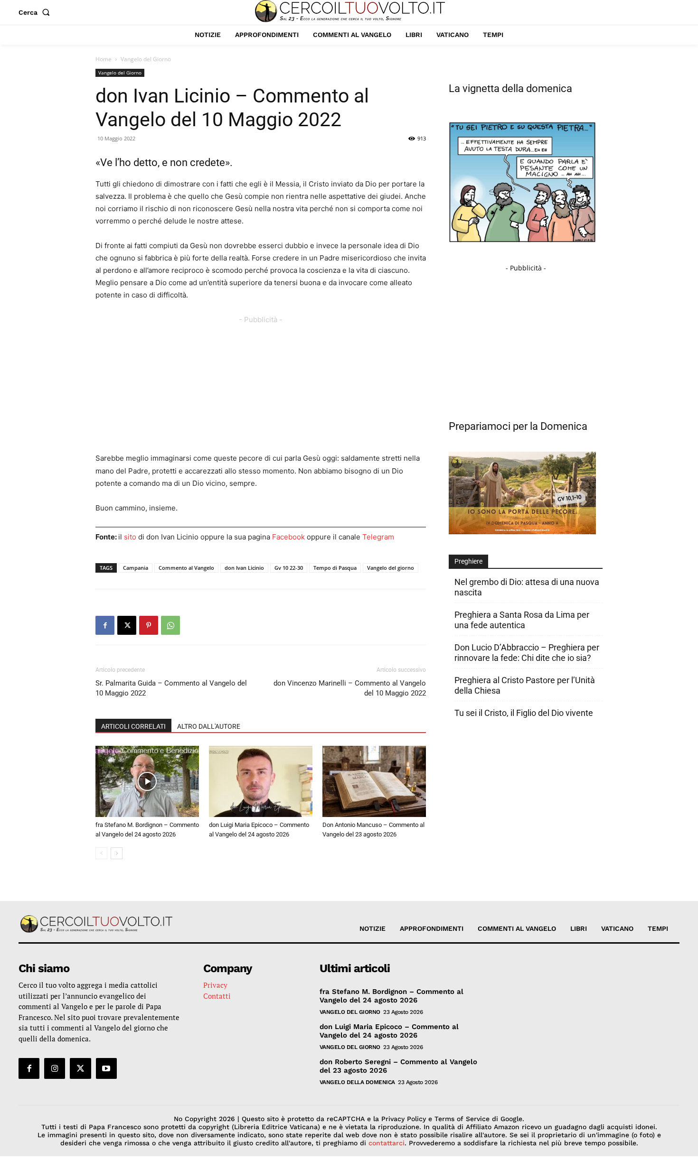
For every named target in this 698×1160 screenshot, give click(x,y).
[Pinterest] (148, 625)
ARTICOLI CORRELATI (133, 726)
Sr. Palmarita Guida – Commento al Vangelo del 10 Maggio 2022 (171, 688)
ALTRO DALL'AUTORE (208, 726)
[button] (36, 12)
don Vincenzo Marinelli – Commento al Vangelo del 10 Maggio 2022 (350, 688)
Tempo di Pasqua (335, 567)
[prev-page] (101, 853)
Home (103, 59)
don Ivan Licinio (244, 567)
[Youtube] (106, 1068)
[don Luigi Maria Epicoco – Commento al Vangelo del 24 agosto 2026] (260, 781)
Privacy (215, 985)
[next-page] (117, 853)
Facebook (288, 536)
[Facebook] (104, 625)
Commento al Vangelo (186, 567)
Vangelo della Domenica (357, 1082)
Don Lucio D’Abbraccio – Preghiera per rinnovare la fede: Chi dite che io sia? (526, 652)
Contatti (217, 996)
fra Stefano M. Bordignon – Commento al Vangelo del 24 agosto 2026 (391, 995)
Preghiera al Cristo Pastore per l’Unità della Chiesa (524, 685)
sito (130, 536)
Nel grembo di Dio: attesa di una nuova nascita (526, 587)
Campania (135, 567)
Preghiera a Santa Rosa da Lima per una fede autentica (521, 620)
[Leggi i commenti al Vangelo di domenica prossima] (522, 531)
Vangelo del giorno (390, 567)
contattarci (386, 1143)
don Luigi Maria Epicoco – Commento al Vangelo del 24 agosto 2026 (389, 1030)
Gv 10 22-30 (288, 567)
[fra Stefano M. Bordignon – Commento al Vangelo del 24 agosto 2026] (147, 781)
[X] (126, 625)
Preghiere (468, 561)
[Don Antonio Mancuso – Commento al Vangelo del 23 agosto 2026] (374, 781)
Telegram (378, 536)
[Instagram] (54, 1068)
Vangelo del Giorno (119, 72)
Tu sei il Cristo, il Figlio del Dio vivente (523, 713)
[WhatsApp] (170, 625)
